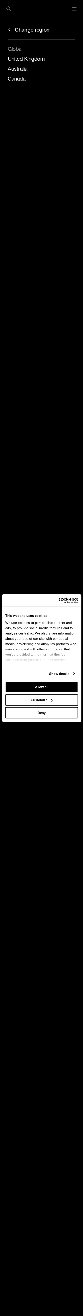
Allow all (41, 687)
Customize (39, 700)
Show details (59, 674)
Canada (16, 78)
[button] (8, 8)
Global (15, 49)
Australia (17, 69)
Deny (42, 713)
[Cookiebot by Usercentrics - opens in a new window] (59, 600)
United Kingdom (26, 59)
